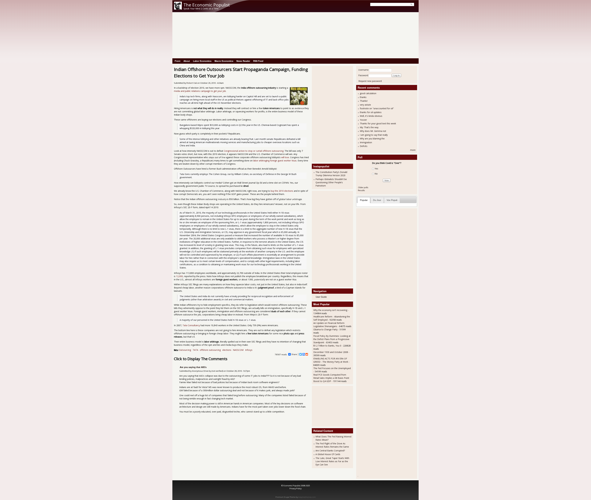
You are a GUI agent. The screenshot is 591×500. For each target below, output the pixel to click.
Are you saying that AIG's (193, 367)
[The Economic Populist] (178, 8)
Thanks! (364, 100)
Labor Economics (202, 60)
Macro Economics (224, 60)
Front (177, 60)
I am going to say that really (374, 134)
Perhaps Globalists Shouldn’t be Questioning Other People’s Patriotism (331, 182)
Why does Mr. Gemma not (373, 131)
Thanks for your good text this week (378, 123)
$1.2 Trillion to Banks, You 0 (327, 345)
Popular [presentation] (364, 200)
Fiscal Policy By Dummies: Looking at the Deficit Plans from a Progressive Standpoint (332, 339)
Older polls (363, 187)
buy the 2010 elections (282, 190)
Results (361, 190)
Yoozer (363, 119)
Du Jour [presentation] (377, 200)
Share (294, 354)
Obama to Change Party (325, 329)
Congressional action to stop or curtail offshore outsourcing (253, 150)
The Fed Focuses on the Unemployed (332, 368)
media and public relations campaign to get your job (200, 91)
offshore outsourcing (210, 349)
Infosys (248, 349)
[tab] (363, 200)
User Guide (321, 296)
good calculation (368, 93)
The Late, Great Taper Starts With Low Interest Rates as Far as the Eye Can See (332, 461)
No (376, 173)
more (413, 149)
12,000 (179, 276)
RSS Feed (258, 60)
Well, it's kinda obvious (371, 115)
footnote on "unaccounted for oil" (377, 108)
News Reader (243, 60)
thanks (363, 97)
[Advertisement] (295, 35)
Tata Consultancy (191, 325)
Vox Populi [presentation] (392, 200)
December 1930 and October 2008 (330, 352)
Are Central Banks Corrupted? (330, 450)
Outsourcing (185, 349)
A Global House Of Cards (328, 454)
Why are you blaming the (372, 138)
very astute (365, 104)
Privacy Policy (295, 488)
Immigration (366, 142)
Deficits (363, 146)
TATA (195, 349)
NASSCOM (238, 349)
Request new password (370, 81)
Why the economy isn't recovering (330, 310)
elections (226, 349)
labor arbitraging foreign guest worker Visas (275, 160)
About (186, 60)
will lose (285, 157)
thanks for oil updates (371, 112)
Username (363, 69)
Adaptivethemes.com (307, 497)
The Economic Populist (206, 5)
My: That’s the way (369, 127)
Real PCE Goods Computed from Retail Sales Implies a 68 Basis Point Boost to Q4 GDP (331, 378)
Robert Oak (192, 83)
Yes (376, 168)
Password (363, 75)
